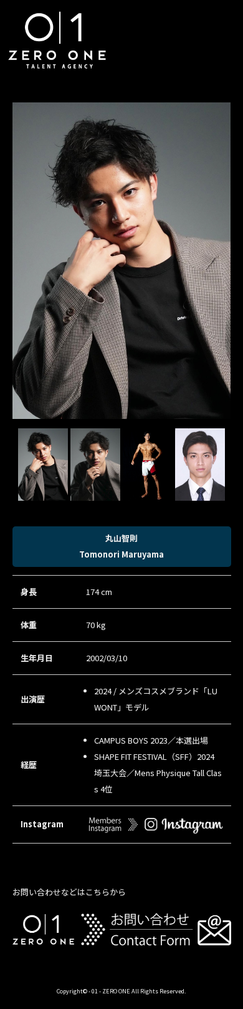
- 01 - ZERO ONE (109, 991)
